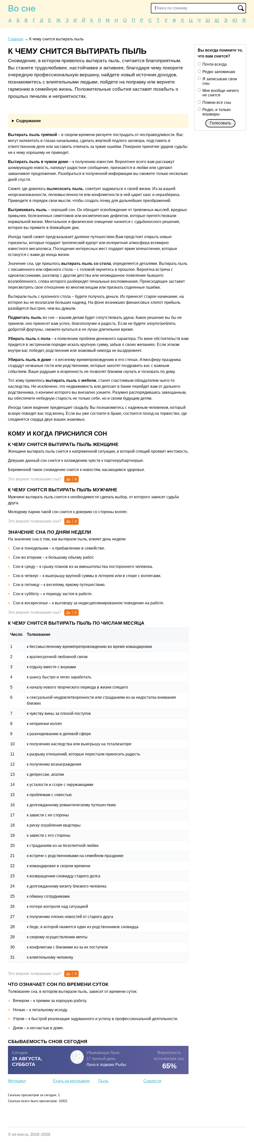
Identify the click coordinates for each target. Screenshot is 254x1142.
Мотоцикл (17, 1081)
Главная (15, 39)
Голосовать (220, 123)
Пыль (103, 1081)
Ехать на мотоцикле (71, 1081)
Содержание (28, 121)
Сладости (152, 1081)
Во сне (22, 8)
